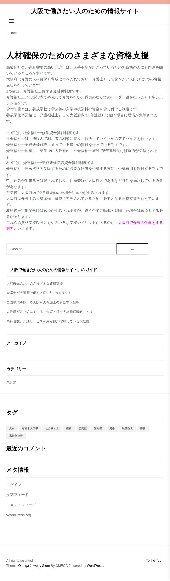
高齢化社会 (16, 435)
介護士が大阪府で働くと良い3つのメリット (38, 293)
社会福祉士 (52, 428)
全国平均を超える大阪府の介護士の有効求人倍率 (42, 302)
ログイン (13, 485)
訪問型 (83, 428)
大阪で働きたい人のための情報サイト (85, 10)
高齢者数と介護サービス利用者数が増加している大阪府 (47, 321)
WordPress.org (18, 515)
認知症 (98, 428)
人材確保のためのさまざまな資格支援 (34, 283)
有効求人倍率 (30, 428)
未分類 (11, 382)
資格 (112, 428)
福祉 (69, 428)
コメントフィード (21, 505)
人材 (12, 428)
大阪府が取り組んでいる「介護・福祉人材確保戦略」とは (49, 311)
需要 (143, 428)
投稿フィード (17, 495)
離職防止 (127, 428)
